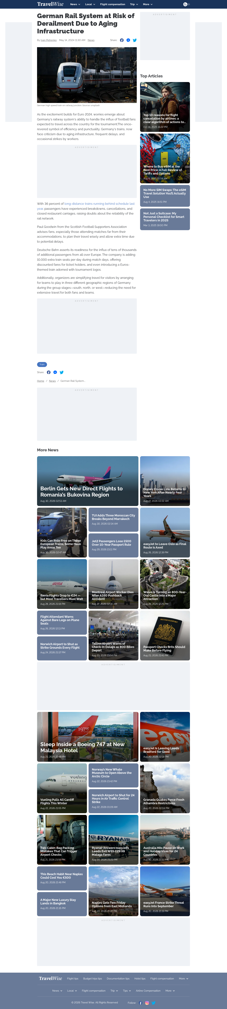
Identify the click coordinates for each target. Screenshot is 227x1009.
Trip (132, 4)
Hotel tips (139, 978)
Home (40, 380)
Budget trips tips (92, 978)
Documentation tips (118, 978)
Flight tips (72, 978)
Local (88, 4)
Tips (125, 990)
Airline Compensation (148, 990)
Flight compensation (112, 4)
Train (42, 364)
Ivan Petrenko (49, 40)
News (73, 4)
